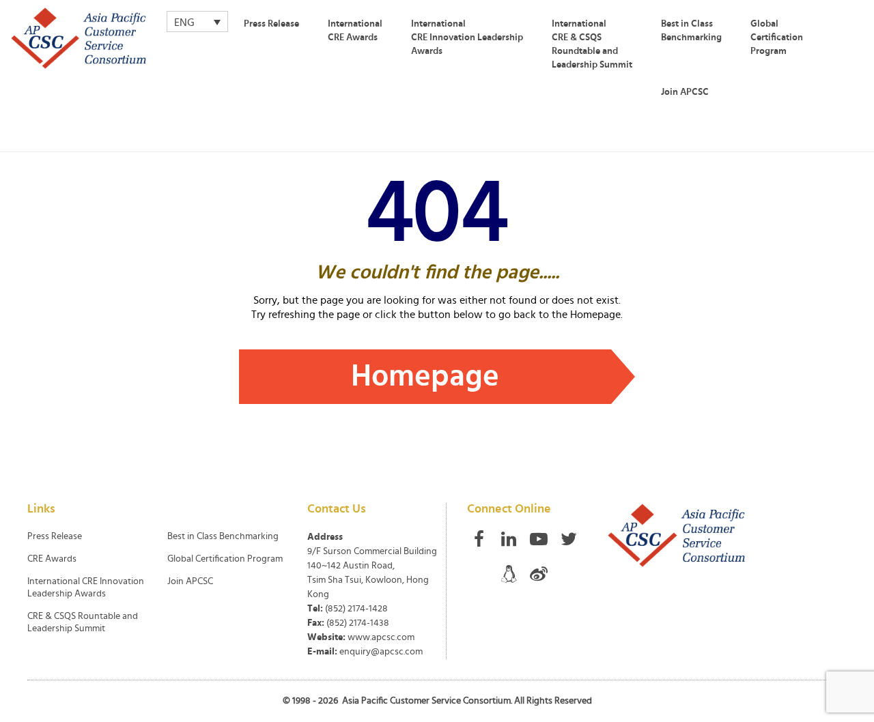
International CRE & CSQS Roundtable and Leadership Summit (592, 44)
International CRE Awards (355, 30)
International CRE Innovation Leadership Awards (467, 37)
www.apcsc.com (381, 637)
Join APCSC (685, 92)
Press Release (271, 24)
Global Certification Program (776, 37)
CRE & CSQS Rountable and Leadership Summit (82, 622)
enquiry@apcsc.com (381, 651)
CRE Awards (51, 559)
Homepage (425, 376)
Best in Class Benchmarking (691, 30)
